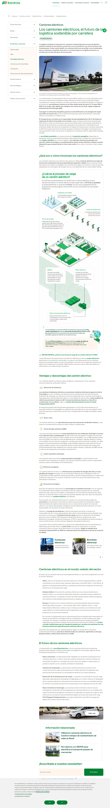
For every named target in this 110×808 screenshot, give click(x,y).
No (50, 802)
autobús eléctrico (59, 496)
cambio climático (48, 140)
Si (62, 802)
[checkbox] (40, 779)
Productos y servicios (24, 16)
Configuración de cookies (23, 794)
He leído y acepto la (70, 779)
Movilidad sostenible (49, 16)
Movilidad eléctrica (37, 16)
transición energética (80, 136)
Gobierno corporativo (67, 3)
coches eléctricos (92, 358)
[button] (34, 24)
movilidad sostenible (48, 136)
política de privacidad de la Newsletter (64, 779)
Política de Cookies (42, 792)
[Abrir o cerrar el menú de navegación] (106, 3)
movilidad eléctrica (61, 648)
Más (58, 253)
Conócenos (56, 3)
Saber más (92, 713)
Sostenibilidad (95, 3)
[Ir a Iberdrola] (8, 3)
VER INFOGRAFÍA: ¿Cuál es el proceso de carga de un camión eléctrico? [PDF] (70, 355)
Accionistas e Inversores (82, 3)
